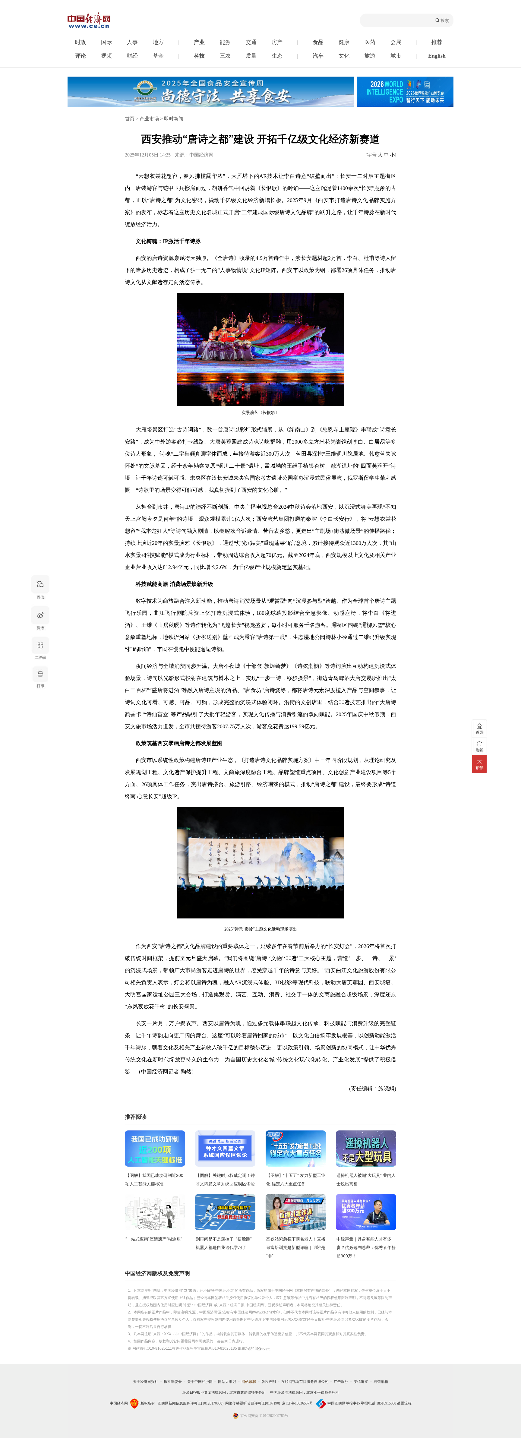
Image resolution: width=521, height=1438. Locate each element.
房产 (277, 42)
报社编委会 (173, 1382)
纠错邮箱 (381, 1382)
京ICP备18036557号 (297, 1403)
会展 (395, 42)
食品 (318, 42)
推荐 (436, 42)
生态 (277, 56)
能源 (225, 42)
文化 (344, 56)
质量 (251, 56)
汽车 (318, 56)
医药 (370, 42)
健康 (344, 42)
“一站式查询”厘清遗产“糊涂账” (153, 1239)
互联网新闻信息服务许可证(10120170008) (190, 1403)
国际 (106, 42)
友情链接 (361, 1382)
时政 (80, 42)
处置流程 (404, 1403)
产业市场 (149, 118)
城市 (395, 56)
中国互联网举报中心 (343, 1403)
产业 (199, 42)
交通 (251, 42)
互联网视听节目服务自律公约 (304, 1382)
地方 (158, 42)
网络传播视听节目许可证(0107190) (252, 1403)
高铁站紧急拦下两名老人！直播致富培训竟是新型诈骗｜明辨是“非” (295, 1247)
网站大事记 (227, 1382)
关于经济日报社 (145, 1382)
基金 (158, 56)
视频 (106, 56)
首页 (129, 118)
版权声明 (268, 1382)
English (437, 56)
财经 (132, 56)
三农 (225, 56)
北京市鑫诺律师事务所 (247, 1392)
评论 (80, 56)
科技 (199, 56)
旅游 (370, 56)
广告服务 (341, 1382)
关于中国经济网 (200, 1382)
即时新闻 (173, 118)
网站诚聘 (249, 1382)
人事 (132, 42)
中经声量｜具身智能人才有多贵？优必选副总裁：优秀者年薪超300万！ (366, 1247)
